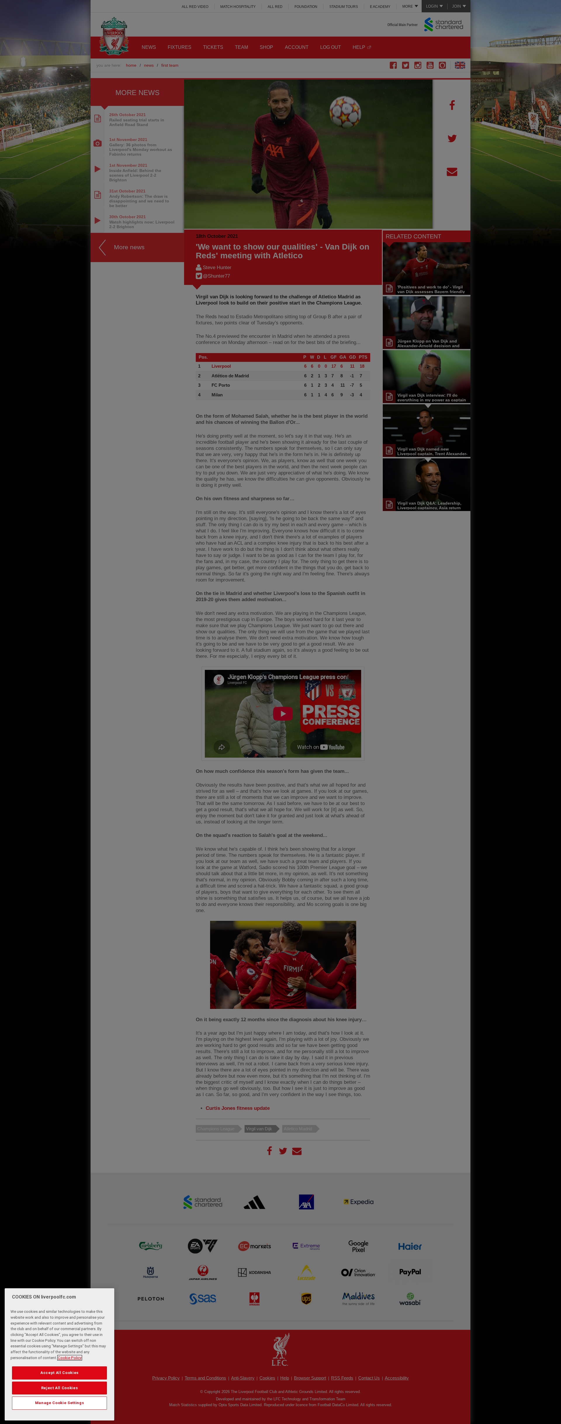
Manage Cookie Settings (59, 1403)
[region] (59, 1354)
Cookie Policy (70, 1358)
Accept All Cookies (59, 1372)
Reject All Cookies (59, 1388)
